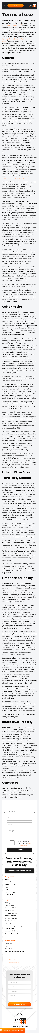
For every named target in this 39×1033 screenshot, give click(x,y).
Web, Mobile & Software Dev (14, 951)
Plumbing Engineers (11, 933)
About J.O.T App (11, 884)
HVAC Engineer (10, 921)
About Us (8, 882)
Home (7, 879)
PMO (6, 946)
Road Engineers (10, 928)
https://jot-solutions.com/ (12, 25)
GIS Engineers (9, 903)
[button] (4, 6)
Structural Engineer (11, 913)
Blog (6, 887)
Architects (8, 944)
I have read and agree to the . (24, 843)
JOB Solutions (14, 962)
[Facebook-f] (21, 1014)
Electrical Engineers (11, 918)
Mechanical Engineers (12, 908)
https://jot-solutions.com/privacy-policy (17, 177)
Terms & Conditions (24, 844)
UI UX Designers (10, 949)
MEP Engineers (9, 923)
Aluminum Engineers (12, 931)
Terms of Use (9, 895)
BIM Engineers (9, 905)
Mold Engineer (9, 910)
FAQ (6, 890)
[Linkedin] (17, 1014)
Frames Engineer (10, 916)
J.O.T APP (12, 960)
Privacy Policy (10, 892)
